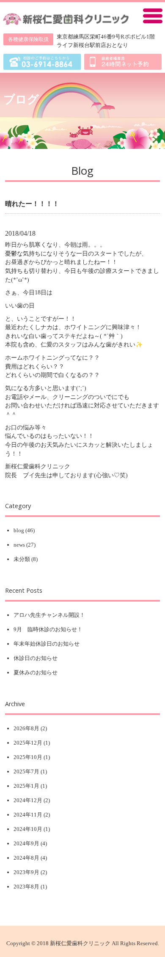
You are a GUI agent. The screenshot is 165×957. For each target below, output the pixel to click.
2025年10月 (28, 757)
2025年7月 (26, 771)
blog (19, 530)
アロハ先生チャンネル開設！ (49, 615)
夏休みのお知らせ (36, 672)
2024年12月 (28, 800)
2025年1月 (26, 786)
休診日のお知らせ (36, 658)
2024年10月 (28, 829)
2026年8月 (26, 728)
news (19, 545)
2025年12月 (28, 743)
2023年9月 (26, 872)
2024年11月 (28, 814)
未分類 (22, 559)
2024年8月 (26, 858)
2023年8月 (26, 886)
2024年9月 (26, 843)
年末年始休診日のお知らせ (47, 644)
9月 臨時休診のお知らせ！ (48, 629)
